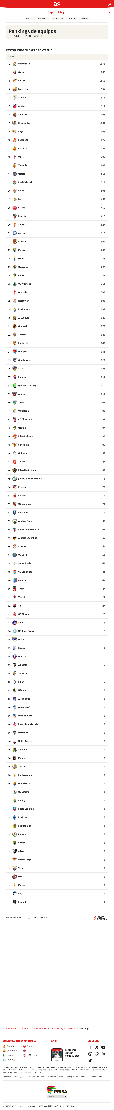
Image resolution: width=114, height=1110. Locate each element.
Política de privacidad (35, 1077)
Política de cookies (55, 1077)
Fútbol (25, 1028)
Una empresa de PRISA (57, 1089)
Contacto (7, 1077)
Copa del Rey (56, 12)
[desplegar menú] (4, 4)
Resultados (43, 18)
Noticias (30, 18)
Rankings (72, 18)
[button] (57, 1096)
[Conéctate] (110, 4)
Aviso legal (18, 1077)
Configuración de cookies (76, 1077)
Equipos (84, 18)
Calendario (58, 18)
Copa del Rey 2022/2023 (62, 1028)
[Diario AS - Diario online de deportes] (57, 4)
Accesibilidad (96, 1077)
